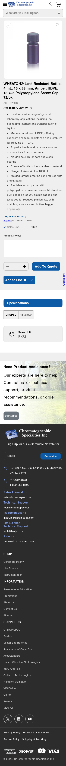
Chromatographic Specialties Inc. (34, 759)
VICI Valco (10, 688)
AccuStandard (12, 655)
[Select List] (31, 280)
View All (8, 707)
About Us (9, 602)
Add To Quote (46, 266)
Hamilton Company (15, 681)
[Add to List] (57, 25)
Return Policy (12, 739)
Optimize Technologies (17, 675)
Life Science (11, 568)
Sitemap (8, 615)
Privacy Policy (12, 732)
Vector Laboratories (15, 642)
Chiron (8, 694)
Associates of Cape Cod (18, 649)
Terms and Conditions (36, 732)
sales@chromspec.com (18, 497)
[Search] (59, 13)
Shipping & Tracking (34, 739)
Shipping (8, 220)
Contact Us (11, 416)
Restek (8, 636)
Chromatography (14, 561)
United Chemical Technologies (22, 662)
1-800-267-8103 (19, 484)
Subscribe (51, 456)
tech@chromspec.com (17, 507)
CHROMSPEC (12, 629)
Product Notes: (12, 235)
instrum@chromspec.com (19, 517)
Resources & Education (18, 589)
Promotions (10, 595)
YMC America (12, 668)
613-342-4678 (18, 480)
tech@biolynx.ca (13, 531)
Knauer (8, 701)
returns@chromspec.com (19, 541)
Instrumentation (13, 574)
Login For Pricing (15, 216)
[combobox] (33, 13)
